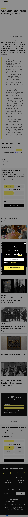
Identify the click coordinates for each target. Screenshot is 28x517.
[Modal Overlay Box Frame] (14, 258)
